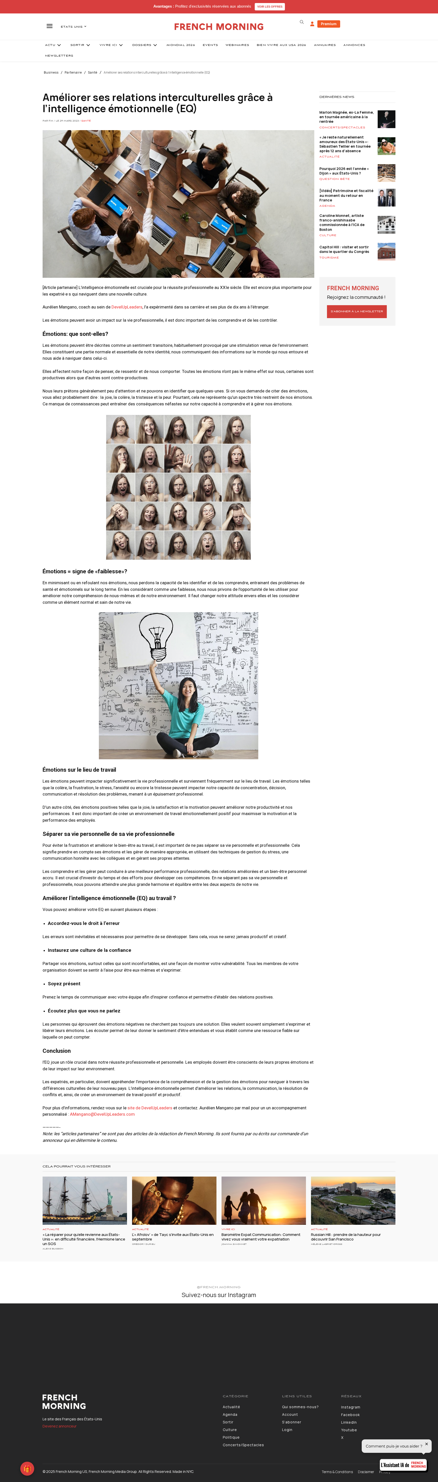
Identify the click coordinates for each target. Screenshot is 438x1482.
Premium (329, 24)
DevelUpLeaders (127, 306)
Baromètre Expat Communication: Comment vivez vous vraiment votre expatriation (261, 1237)
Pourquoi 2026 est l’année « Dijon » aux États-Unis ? (344, 171)
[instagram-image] (36, 1339)
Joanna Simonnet (234, 1244)
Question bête (334, 179)
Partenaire (73, 72)
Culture (328, 235)
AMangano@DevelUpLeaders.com (102, 1114)
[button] (301, 22)
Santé (92, 72)
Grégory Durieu (143, 1244)
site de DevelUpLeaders (149, 1107)
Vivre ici (228, 1229)
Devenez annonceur (60, 1426)
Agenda (327, 206)
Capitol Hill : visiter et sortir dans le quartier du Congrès (344, 249)
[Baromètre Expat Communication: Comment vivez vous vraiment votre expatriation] (264, 1201)
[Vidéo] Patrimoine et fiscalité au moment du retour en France (346, 195)
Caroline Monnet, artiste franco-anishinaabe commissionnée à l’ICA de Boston (341, 222)
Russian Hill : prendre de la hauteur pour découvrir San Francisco (346, 1237)
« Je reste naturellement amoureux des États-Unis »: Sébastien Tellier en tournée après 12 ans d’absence (345, 144)
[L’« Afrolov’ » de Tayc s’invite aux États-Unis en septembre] (174, 1201)
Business (51, 72)
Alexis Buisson (53, 1249)
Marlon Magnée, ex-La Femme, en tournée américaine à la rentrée (346, 117)
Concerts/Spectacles (342, 127)
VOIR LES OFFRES (269, 6)
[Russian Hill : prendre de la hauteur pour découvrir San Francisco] (353, 1201)
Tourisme (329, 257)
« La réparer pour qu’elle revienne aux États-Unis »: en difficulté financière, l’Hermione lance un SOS (84, 1239)
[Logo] (129, 1401)
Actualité (329, 156)
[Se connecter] (312, 24)
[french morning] (219, 26)
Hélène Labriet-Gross (326, 1244)
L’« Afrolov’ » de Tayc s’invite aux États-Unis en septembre (173, 1237)
